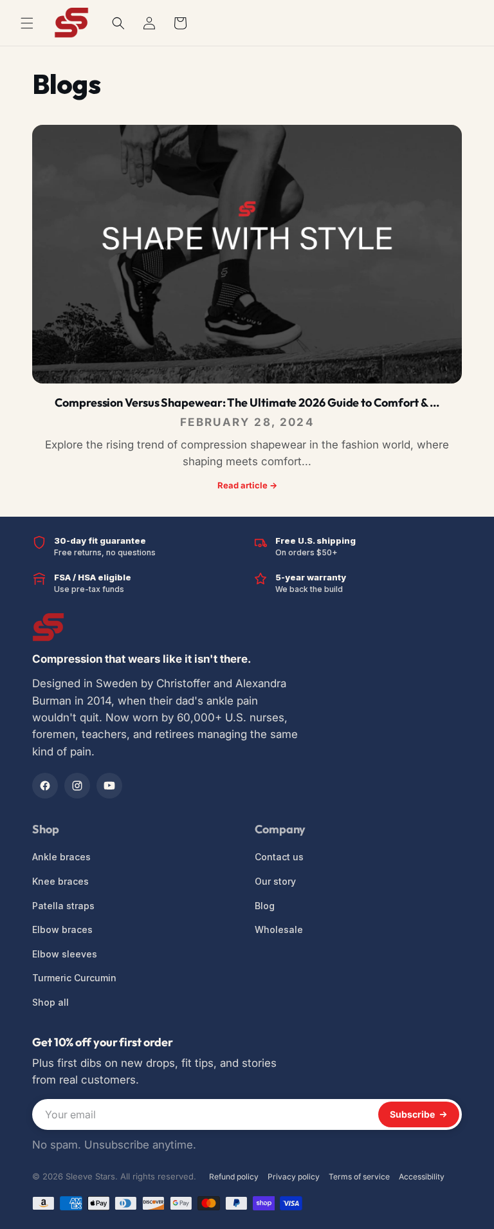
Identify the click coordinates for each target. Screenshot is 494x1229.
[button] (118, 23)
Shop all (50, 1002)
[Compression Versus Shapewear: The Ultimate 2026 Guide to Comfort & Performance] (247, 254)
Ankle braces (61, 856)
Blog (265, 905)
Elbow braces (62, 929)
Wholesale (279, 929)
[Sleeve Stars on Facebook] (45, 786)
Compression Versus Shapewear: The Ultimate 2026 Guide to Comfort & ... (247, 402)
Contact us (279, 856)
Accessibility (421, 1176)
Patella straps (63, 905)
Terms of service (359, 1176)
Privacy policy (294, 1176)
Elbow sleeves (64, 953)
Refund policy (234, 1176)
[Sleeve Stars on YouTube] (109, 786)
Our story (275, 881)
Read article (247, 485)
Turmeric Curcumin (74, 977)
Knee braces (60, 881)
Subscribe (412, 1114)
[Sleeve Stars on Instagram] (77, 786)
